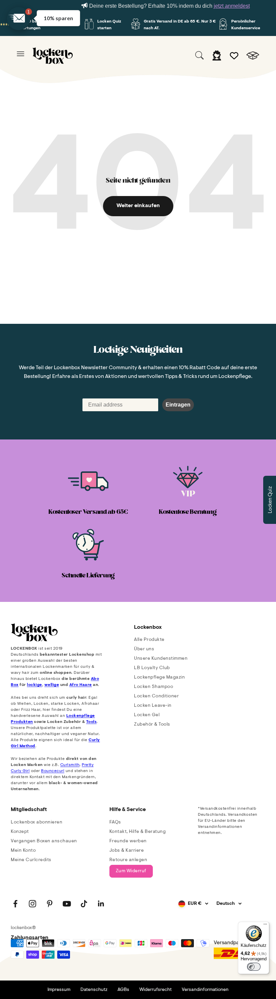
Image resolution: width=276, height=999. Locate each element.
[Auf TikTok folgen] (84, 903)
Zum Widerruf (131, 871)
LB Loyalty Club (152, 668)
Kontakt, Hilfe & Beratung (137, 832)
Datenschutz (93, 990)
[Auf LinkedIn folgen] (101, 903)
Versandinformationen (205, 990)
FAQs (115, 822)
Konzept (20, 832)
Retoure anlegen (128, 860)
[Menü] (265, 926)
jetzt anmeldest (232, 6)
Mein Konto (23, 850)
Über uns (144, 649)
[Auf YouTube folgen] (66, 903)
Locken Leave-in (153, 705)
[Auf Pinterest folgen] (49, 903)
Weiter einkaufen (138, 205)
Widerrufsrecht (155, 990)
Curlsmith (70, 765)
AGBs (123, 990)
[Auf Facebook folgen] (15, 903)
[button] (18, 18)
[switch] (254, 967)
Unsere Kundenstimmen (160, 658)
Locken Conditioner (156, 696)
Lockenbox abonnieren (36, 822)
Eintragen (178, 405)
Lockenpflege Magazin (159, 677)
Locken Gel (147, 715)
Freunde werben (128, 841)
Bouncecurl (52, 771)
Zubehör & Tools (152, 724)
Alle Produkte (149, 640)
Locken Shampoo (153, 687)
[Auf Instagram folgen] (32, 903)
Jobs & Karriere (126, 850)
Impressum (58, 990)
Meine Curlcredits (31, 860)
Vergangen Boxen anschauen (44, 841)
